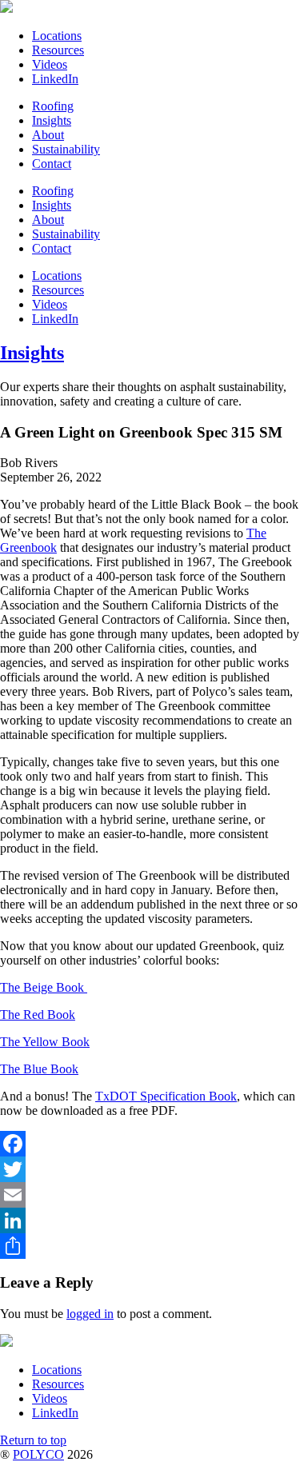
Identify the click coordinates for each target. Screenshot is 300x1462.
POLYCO (38, 1454)
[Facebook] (150, 1143)
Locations (57, 35)
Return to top (33, 1440)
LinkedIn (55, 79)
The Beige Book (43, 987)
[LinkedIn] (150, 1220)
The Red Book (37, 1014)
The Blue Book (39, 1069)
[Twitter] (150, 1169)
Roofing (53, 106)
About (48, 135)
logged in (90, 1313)
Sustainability (66, 149)
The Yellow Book (45, 1042)
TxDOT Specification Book (166, 1096)
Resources (58, 50)
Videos (49, 64)
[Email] (150, 1195)
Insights (51, 120)
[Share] (150, 1246)
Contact (51, 163)
